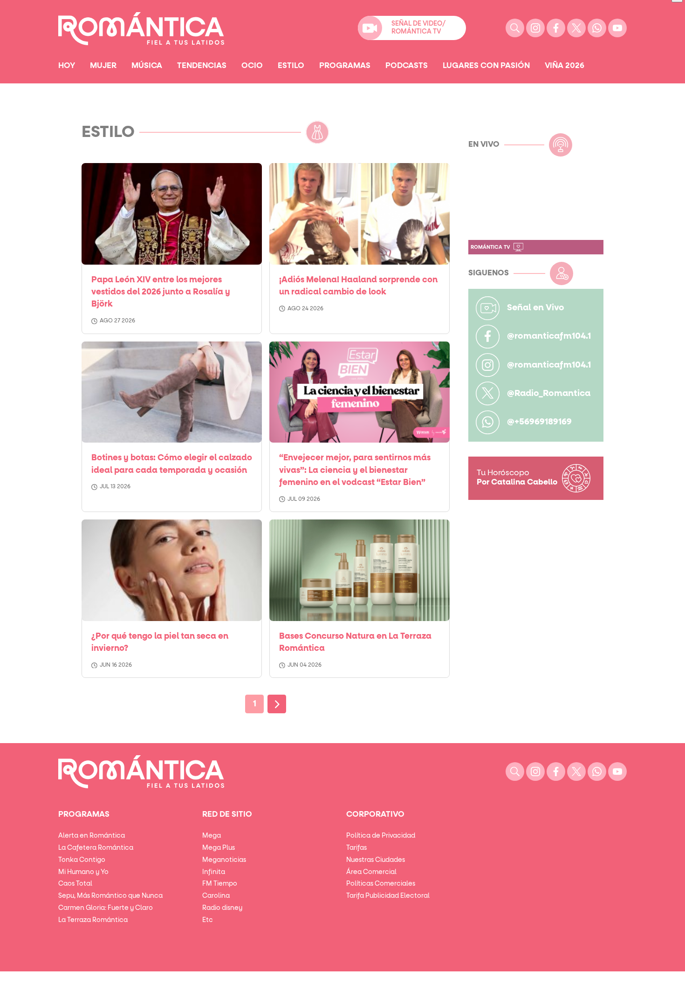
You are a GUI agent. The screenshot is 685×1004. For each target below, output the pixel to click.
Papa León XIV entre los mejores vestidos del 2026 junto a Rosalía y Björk (160, 292)
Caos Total (75, 884)
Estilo (291, 65)
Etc (207, 920)
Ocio (252, 65)
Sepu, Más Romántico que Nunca (110, 896)
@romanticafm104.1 (549, 336)
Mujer (103, 65)
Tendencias (201, 65)
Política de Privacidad (380, 836)
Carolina (216, 896)
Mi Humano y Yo (83, 872)
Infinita (213, 872)
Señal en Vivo (535, 307)
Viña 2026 (564, 65)
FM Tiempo (219, 884)
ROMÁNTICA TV (490, 247)
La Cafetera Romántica (95, 848)
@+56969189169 (539, 421)
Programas (344, 65)
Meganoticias (224, 860)
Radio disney (222, 908)
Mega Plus (218, 848)
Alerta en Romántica (91, 836)
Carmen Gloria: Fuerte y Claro (105, 908)
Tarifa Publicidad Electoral (388, 896)
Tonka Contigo (81, 860)
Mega (211, 836)
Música (146, 65)
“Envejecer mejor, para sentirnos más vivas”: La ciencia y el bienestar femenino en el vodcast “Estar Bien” (355, 470)
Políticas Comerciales (380, 884)
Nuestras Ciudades (375, 860)
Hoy (66, 65)
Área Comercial (371, 872)
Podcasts (406, 65)
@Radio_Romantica (548, 393)
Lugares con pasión (486, 65)
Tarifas (356, 848)
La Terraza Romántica (93, 920)
